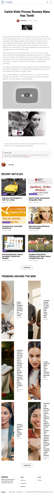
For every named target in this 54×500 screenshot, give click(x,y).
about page (30, 145)
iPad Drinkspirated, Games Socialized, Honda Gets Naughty (12, 256)
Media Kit (23, 486)
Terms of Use (12, 491)
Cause (4, 250)
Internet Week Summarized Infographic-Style (39, 199)
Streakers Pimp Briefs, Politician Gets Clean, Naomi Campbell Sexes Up (40, 256)
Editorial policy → (27, 156)
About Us (23, 480)
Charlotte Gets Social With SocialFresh (12, 227)
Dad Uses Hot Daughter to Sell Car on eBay (12, 199)
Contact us (23, 483)
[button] (51, 2)
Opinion (31, 222)
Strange (4, 194)
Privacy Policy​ (20, 491)
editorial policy (20, 145)
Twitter (39, 480)
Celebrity (31, 250)
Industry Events (33, 194)
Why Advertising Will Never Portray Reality (39, 227)
